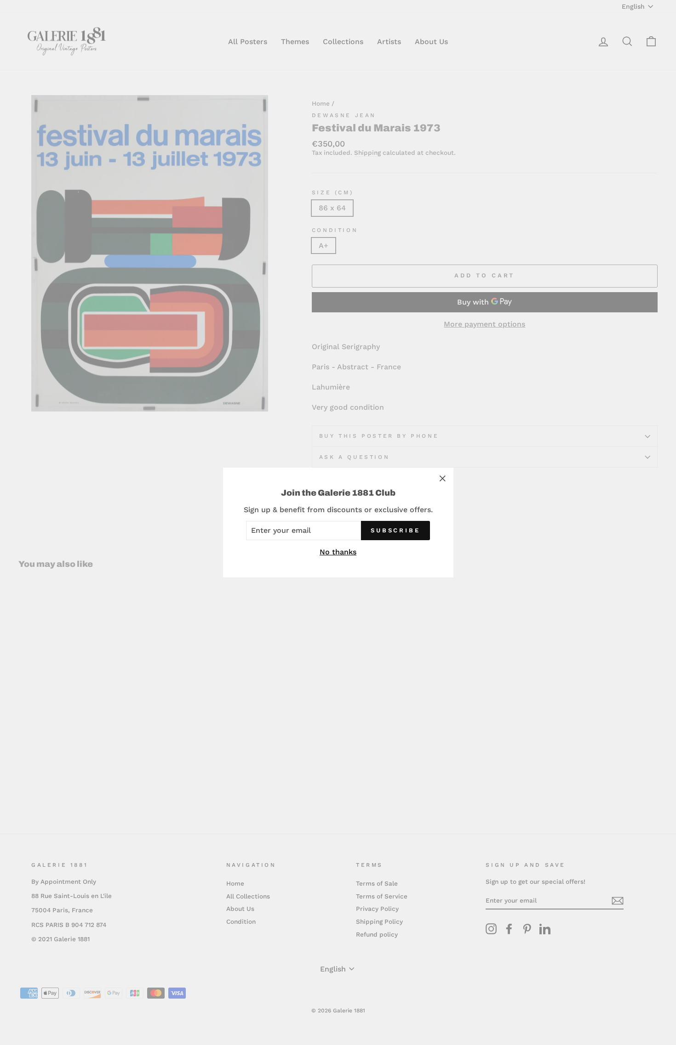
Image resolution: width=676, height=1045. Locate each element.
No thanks (338, 552)
